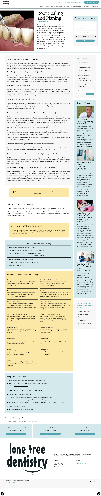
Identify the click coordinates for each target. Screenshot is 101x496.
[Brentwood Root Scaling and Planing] (17, 51)
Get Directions (16, 434)
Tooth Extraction (82, 78)
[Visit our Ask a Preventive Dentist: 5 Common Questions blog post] (85, 160)
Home (42, 6)
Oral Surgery (81, 73)
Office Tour (86, 6)
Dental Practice (82, 320)
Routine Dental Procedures (85, 316)
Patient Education (76, 6)
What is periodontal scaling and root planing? (22, 247)
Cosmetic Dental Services (85, 311)
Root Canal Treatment (84, 75)
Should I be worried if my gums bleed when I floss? (23, 262)
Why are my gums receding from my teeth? (21, 259)
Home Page (40, 383)
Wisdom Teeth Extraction (85, 81)
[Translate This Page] (98, 493)
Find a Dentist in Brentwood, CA (82, 85)
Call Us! (92, 2)
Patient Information (56, 6)
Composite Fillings (83, 62)
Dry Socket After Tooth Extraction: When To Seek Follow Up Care (84, 267)
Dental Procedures (83, 314)
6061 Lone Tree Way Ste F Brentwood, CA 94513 (69, 2)
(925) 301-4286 (39, 232)
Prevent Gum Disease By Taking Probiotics (85, 121)
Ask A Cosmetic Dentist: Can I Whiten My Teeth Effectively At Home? (84, 217)
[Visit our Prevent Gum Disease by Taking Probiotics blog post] (85, 117)
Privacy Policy (7, 482)
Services (66, 6)
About (47, 6)
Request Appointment (50, 434)
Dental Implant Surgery (84, 67)
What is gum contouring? (16, 265)
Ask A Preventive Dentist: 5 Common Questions (84, 165)
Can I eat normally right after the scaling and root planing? (25, 253)
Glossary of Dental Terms (35, 380)
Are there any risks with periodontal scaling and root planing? (26, 250)
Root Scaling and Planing (19, 418)
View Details (21, 406)
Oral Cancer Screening (84, 70)
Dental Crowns (82, 65)
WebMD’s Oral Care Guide (21, 386)
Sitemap (13, 482)
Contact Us (95, 6)
